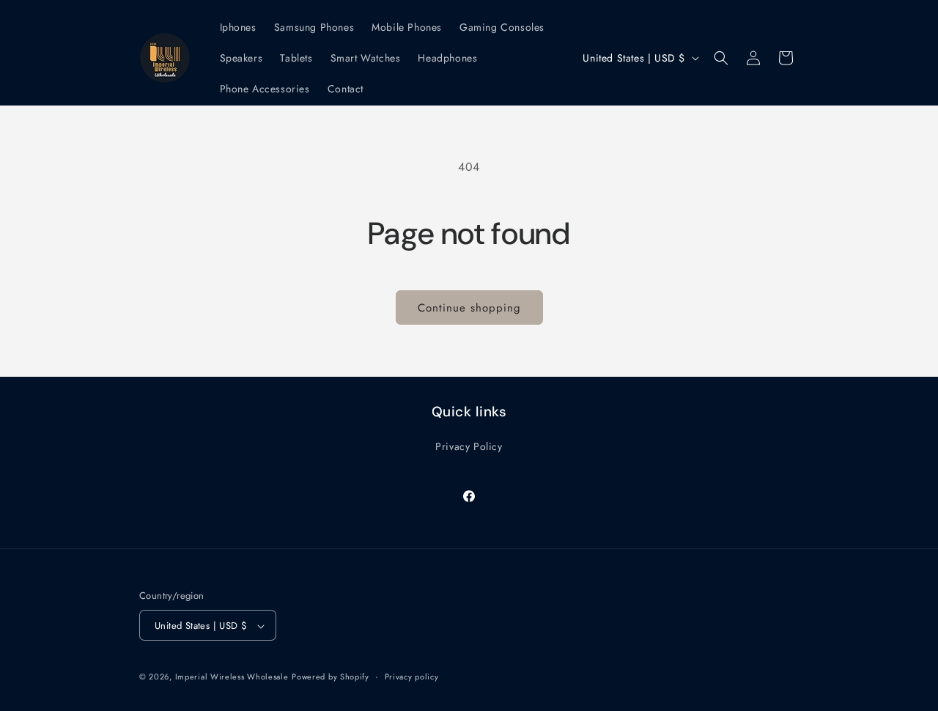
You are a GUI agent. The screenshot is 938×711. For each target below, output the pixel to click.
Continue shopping (469, 308)
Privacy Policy (468, 445)
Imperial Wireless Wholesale (232, 677)
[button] (721, 58)
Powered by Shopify (330, 677)
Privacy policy (412, 676)
